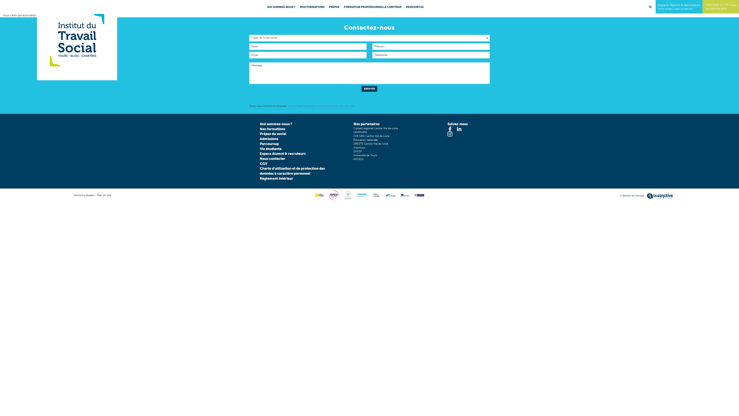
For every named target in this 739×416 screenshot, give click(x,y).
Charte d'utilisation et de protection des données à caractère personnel (292, 170)
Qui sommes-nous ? (281, 6)
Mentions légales (84, 195)
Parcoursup (269, 144)
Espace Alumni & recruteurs (283, 154)
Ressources (415, 6)
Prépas (334, 6)
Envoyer (369, 88)
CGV (263, 164)
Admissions (269, 139)
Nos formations (312, 6)
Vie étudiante (271, 149)
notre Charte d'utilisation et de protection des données (321, 106)
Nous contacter (272, 159)
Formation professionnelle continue (372, 6)
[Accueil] (77, 40)
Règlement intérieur (276, 178)
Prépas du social (273, 134)
